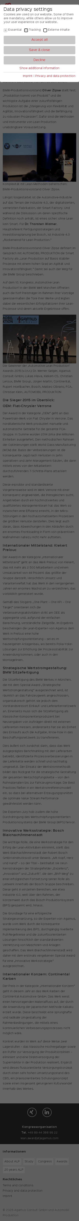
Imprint (28, 76)
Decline (39, 60)
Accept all (39, 39)
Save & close (39, 50)
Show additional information (39, 68)
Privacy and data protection (55, 76)
